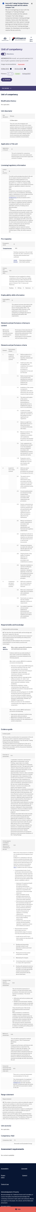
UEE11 (15, 867)
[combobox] (10, 73)
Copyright (24, 1168)
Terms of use (5, 1184)
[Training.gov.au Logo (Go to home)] (18, 39)
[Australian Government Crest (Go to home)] (5, 39)
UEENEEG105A (13, 197)
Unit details (7, 88)
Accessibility (5, 1168)
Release (3, 73)
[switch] (3, 54)
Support (24, 1175)
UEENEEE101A (17, 1082)
